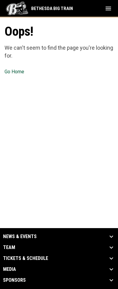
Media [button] (9, 269)
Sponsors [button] (14, 280)
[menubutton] (108, 8)
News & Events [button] (20, 236)
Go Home (14, 72)
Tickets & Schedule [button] (25, 258)
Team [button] (9, 247)
